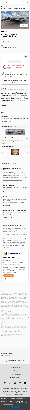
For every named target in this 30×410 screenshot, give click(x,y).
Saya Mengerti (15, 406)
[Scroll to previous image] (2, 132)
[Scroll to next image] (27, 132)
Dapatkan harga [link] (9, 275)
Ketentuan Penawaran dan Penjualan (12, 180)
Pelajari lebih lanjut (11, 279)
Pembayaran (6, 205)
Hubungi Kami (20, 360)
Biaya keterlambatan (15, 201)
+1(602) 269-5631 (7, 217)
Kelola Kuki (23, 402)
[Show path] (7, 6)
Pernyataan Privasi (9, 387)
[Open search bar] (23, 2)
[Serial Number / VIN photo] (27, 138)
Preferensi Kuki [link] (24, 388)
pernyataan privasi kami (8, 404)
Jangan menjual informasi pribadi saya (11, 388)
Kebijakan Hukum (19, 387)
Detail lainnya (6, 192)
